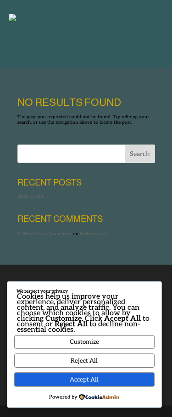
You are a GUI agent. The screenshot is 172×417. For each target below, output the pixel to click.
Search (140, 154)
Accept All (84, 379)
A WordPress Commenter (44, 234)
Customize (84, 342)
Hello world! (30, 196)
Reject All (84, 361)
